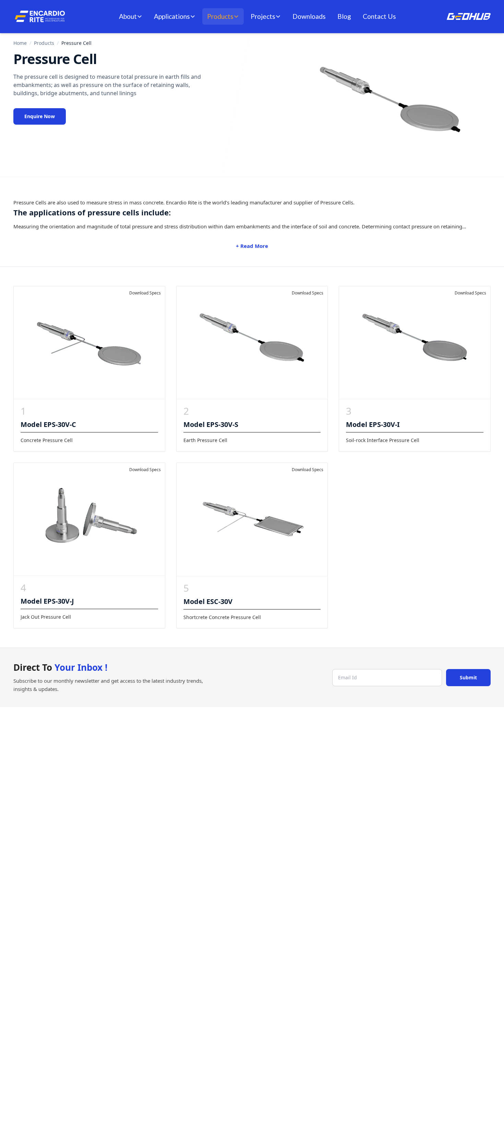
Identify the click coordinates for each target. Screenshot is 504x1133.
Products (220, 16)
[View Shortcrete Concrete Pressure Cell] (252, 519)
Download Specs (145, 293)
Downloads (309, 16)
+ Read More (252, 245)
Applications (172, 16)
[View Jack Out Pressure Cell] (89, 519)
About (128, 16)
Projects (263, 16)
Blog (344, 16)
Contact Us (379, 16)
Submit (468, 677)
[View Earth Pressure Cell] (252, 342)
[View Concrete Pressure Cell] (89, 342)
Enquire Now (39, 116)
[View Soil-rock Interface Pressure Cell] (414, 342)
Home (20, 43)
